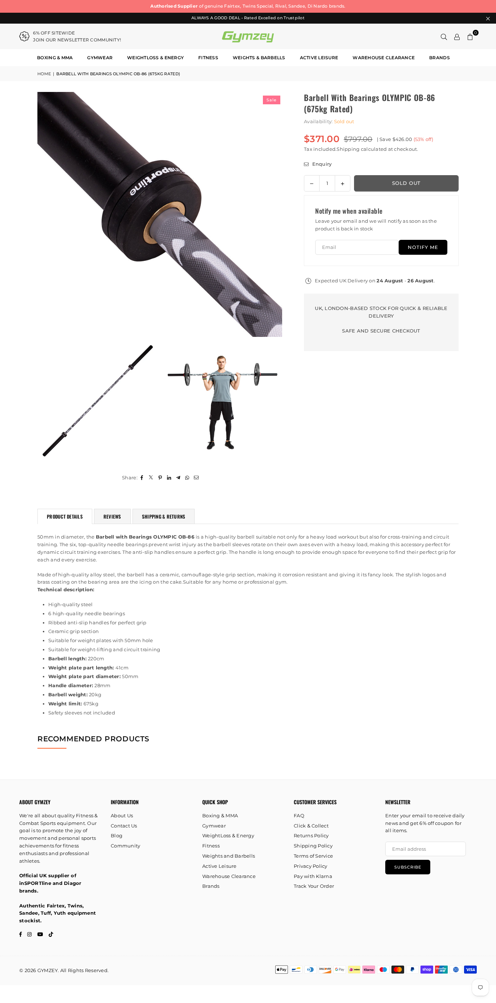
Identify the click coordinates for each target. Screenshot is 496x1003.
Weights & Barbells (259, 57)
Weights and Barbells (228, 856)
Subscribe (407, 867)
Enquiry (321, 164)
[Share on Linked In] (169, 478)
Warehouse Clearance (384, 57)
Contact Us (124, 826)
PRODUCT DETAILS (65, 516)
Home (44, 73)
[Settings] (457, 36)
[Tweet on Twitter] (151, 478)
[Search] (444, 36)
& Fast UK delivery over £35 (331, 6)
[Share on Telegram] (178, 478)
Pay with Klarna (313, 876)
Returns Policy (311, 835)
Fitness (208, 57)
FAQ (299, 815)
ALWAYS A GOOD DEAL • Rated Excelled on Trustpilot (248, 18)
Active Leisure (319, 57)
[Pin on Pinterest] (160, 478)
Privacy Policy (311, 866)
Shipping (348, 149)
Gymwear (100, 57)
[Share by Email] (196, 478)
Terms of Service (313, 856)
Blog (116, 835)
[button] (470, 36)
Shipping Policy (313, 846)
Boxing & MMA (55, 57)
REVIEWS (112, 516)
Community (125, 846)
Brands (439, 57)
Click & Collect (311, 826)
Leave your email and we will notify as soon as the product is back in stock (376, 224)
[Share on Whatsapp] (187, 478)
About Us (122, 815)
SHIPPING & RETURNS (164, 516)
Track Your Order (314, 886)
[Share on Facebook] (142, 478)
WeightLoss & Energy (155, 57)
